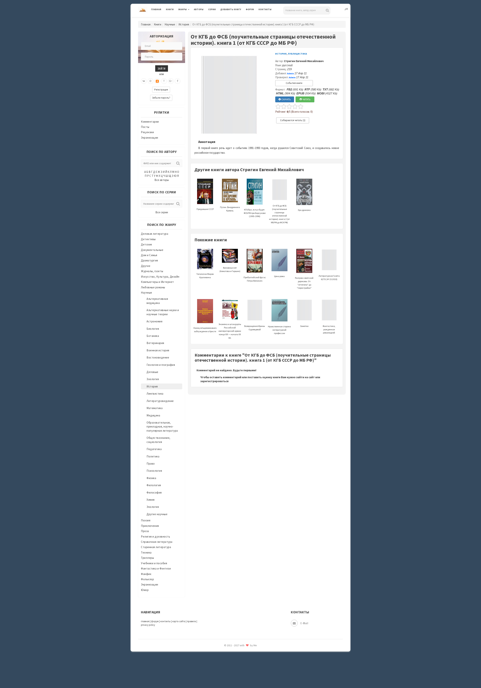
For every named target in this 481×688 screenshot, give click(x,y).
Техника (146, 552)
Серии (212, 9)
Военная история (158, 350)
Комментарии (150, 121)
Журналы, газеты (152, 271)
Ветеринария (155, 343)
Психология (154, 470)
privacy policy (148, 624)
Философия (154, 492)
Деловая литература (234, 19)
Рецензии (147, 132)
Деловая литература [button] (191, 19)
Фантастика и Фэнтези (156, 568)
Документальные (152, 250)
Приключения (150, 526)
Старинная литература (156, 547)
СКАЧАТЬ (286, 99)
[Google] (171, 81)
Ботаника (153, 336)
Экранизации (149, 137)
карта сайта (178, 621)
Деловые (152, 372)
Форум (250, 9)
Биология (153, 328)
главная (145, 621)
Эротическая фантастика (237, 658)
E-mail (304, 623)
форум (155, 621)
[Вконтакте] (144, 81)
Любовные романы (153, 287)
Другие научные (157, 514)
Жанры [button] (182, 9)
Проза (145, 531)
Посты (145, 127)
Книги (170, 9)
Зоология (153, 379)
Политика (153, 456)
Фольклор (147, 579)
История (183, 24)
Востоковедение (158, 357)
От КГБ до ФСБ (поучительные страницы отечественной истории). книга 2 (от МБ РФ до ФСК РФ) (279, 214)
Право (151, 463)
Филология (154, 485)
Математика (155, 408)
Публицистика (297, 53)
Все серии (161, 212)
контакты (165, 621)
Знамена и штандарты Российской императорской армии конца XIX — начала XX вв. (230, 331)
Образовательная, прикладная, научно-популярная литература (162, 426)
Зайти (162, 68)
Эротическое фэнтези (235, 666)
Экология (153, 507)
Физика (151, 478)
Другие (145, 266)
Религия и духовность (155, 536)
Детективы (148, 239)
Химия (151, 499)
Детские (146, 244)
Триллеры (147, 558)
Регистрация (161, 89)
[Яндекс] (164, 81)
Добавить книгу (230, 9)
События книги (294, 83)
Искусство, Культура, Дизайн (160, 276)
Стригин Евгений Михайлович (304, 61)
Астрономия (154, 321)
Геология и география (161, 365)
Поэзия (145, 520)
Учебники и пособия (154, 563)
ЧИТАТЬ (306, 99)
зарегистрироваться (214, 381)
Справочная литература (156, 542)
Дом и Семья (149, 255)
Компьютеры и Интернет (157, 282)
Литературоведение (160, 401)
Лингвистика (155, 393)
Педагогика (154, 449)
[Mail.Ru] (150, 81)
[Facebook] (177, 81)
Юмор (145, 590)
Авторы (199, 9)
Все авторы (161, 180)
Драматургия (149, 260)
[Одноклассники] (157, 81)
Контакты (265, 9)
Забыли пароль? (161, 97)
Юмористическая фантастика (240, 675)
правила (191, 621)
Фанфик (146, 574)
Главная (156, 9)
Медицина (153, 415)
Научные (170, 24)
